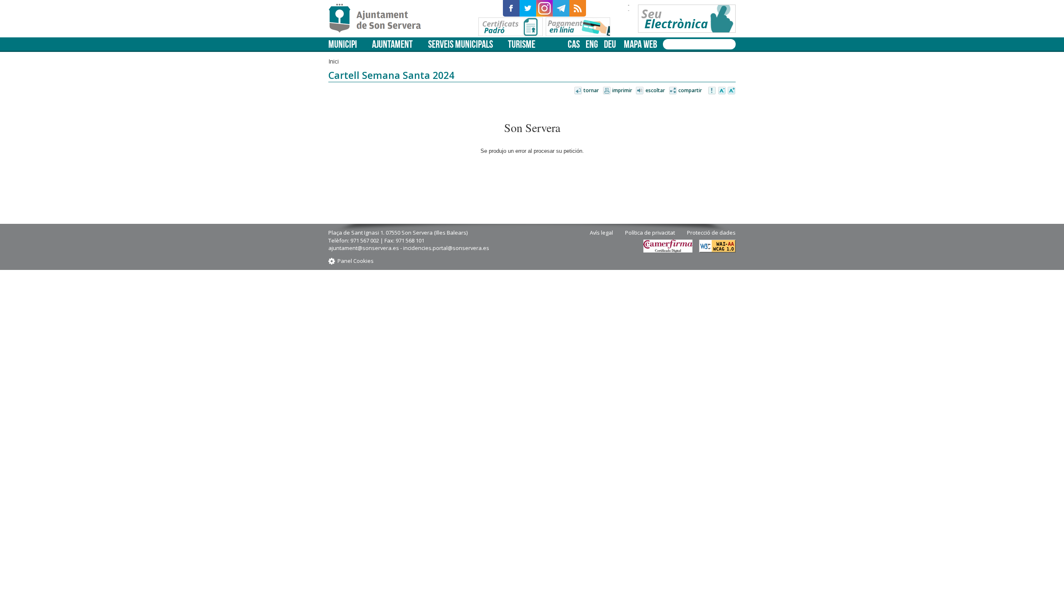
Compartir (690, 90)
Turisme (521, 44)
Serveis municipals (460, 44)
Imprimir (622, 90)
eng (592, 44)
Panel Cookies (355, 261)
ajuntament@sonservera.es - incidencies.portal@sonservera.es (408, 248)
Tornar (591, 90)
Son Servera (378, 18)
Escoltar (655, 90)
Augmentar (731, 91)
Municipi (342, 44)
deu (610, 44)
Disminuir (722, 91)
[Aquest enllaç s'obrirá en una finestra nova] (511, 8)
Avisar (712, 91)
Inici (333, 61)
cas (574, 44)
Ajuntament (392, 44)
